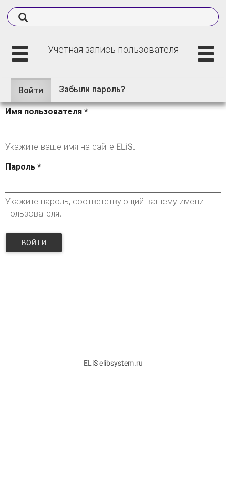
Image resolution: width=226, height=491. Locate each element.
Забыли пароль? (92, 89)
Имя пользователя (46, 111)
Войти (34, 93)
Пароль (23, 167)
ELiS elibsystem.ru (113, 363)
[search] (113, 16)
